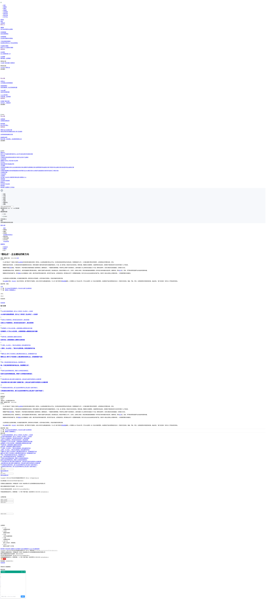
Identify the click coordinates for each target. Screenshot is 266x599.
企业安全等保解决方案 (6, 167)
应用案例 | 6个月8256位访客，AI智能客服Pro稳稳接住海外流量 (16, 443)
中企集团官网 (36, 548)
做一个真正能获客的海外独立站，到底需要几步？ (13, 456)
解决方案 (5, 15)
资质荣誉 (3, 179)
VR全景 (2, 62)
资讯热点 (10, 234)
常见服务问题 (29, 154)
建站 (19, 273)
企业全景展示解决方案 (17, 167)
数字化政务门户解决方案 (52, 170)
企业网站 (20, 262)
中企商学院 (3, 159)
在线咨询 (3, 302)
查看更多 (3, 244)
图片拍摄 (7, 62)
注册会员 (3, 23)
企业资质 (3, 180)
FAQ (25, 177)
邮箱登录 (26, 548)
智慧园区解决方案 (16, 170)
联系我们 (3, 185)
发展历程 (12, 177)
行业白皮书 (3, 174)
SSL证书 (3, 67)
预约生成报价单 (4, 470)
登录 (2, 21)
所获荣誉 (7, 180)
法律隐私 (21, 177)
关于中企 (5, 16)
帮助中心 (3, 152)
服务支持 (5, 13)
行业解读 (26, 157)
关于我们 (3, 177)
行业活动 (7, 184)
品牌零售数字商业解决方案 (42, 167)
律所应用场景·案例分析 (11, 157)
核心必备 (3, 78)
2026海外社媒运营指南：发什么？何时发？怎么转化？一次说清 (16, 436)
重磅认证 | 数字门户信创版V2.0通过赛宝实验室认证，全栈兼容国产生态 (18, 453)
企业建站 (6, 281)
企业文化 (7, 177)
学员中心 (6, 160)
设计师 (18, 154)
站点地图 (17, 548)
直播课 (2, 160)
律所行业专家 (20, 157)
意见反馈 (7, 548)
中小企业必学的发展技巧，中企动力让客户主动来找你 (18, 288)
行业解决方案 (4, 172)
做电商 (5, 10)
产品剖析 (3, 157)
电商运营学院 (4, 164)
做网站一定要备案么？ (10, 290)
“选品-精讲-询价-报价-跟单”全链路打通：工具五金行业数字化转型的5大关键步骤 (20, 463)
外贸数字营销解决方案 (6, 170)
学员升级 (11, 160)
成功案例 (5, 11)
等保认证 (7, 67)
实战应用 (3, 155)
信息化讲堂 (23, 154)
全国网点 (7, 187)
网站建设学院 (10, 164)
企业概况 (3, 175)
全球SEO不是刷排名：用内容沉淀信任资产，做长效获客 (14, 439)
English (30, 548)
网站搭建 (64, 281)
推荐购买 (3, 49)
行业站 (22, 548)
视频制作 (12, 62)
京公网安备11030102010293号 (42, 550)
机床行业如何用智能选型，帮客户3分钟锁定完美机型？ (14, 459)
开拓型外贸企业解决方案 (55, 167)
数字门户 (3, 24)
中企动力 (14, 281)
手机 (10, 267)
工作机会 (12, 187)
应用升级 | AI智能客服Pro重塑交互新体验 (11, 446)
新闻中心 (3, 182)
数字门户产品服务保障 (6, 154)
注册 (4, 225)
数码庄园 (17, 177)
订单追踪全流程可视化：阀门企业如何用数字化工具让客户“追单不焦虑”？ (19, 466)
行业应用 (3, 169)
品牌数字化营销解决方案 (29, 167)
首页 (4, 5)
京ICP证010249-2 (53, 550)
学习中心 (3, 162)
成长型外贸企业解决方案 (68, 167)
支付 (120, 270)
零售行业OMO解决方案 (27, 170)
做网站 (5, 6)
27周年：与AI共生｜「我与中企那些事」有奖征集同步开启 (15, 449)
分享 (17, 258)
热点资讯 (3, 184)
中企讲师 (16, 160)
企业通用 (3, 165)
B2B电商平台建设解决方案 (39, 170)
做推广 (5, 8)
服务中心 (14, 154)
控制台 (2, 19)
